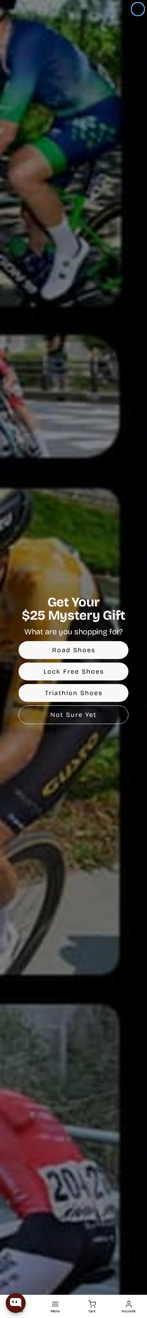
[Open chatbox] (16, 1303)
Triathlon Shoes (73, 693)
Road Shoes (73, 650)
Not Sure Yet (73, 715)
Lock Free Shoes (74, 671)
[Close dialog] (138, 9)
